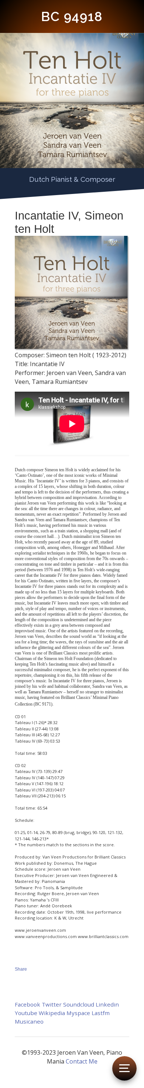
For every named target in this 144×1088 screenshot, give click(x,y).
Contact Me (81, 1061)
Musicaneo (29, 1021)
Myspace (78, 1013)
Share (21, 969)
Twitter (52, 1004)
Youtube (26, 1013)
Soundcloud (78, 1004)
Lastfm (101, 1013)
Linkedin (107, 1004)
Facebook (27, 1004)
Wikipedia (52, 1013)
